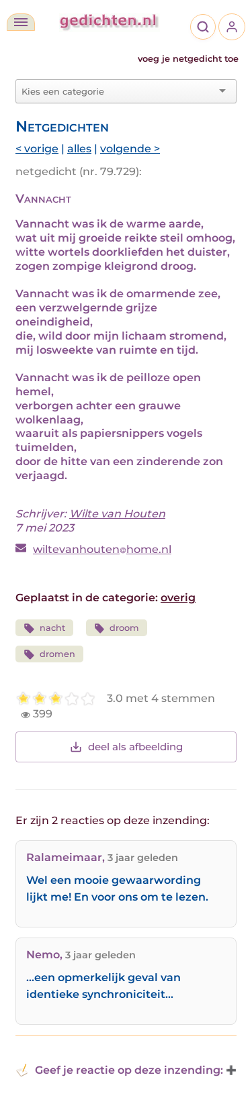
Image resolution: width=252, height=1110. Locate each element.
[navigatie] (21, 22)
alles (79, 148)
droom (124, 628)
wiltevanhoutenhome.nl (102, 549)
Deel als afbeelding (135, 746)
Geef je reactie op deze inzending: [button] (129, 1070)
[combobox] (118, 91)
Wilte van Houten (117, 513)
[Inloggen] (231, 26)
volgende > (130, 148)
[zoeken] (203, 27)
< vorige (36, 148)
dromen (57, 654)
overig (178, 597)
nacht (52, 628)
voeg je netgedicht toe (188, 59)
